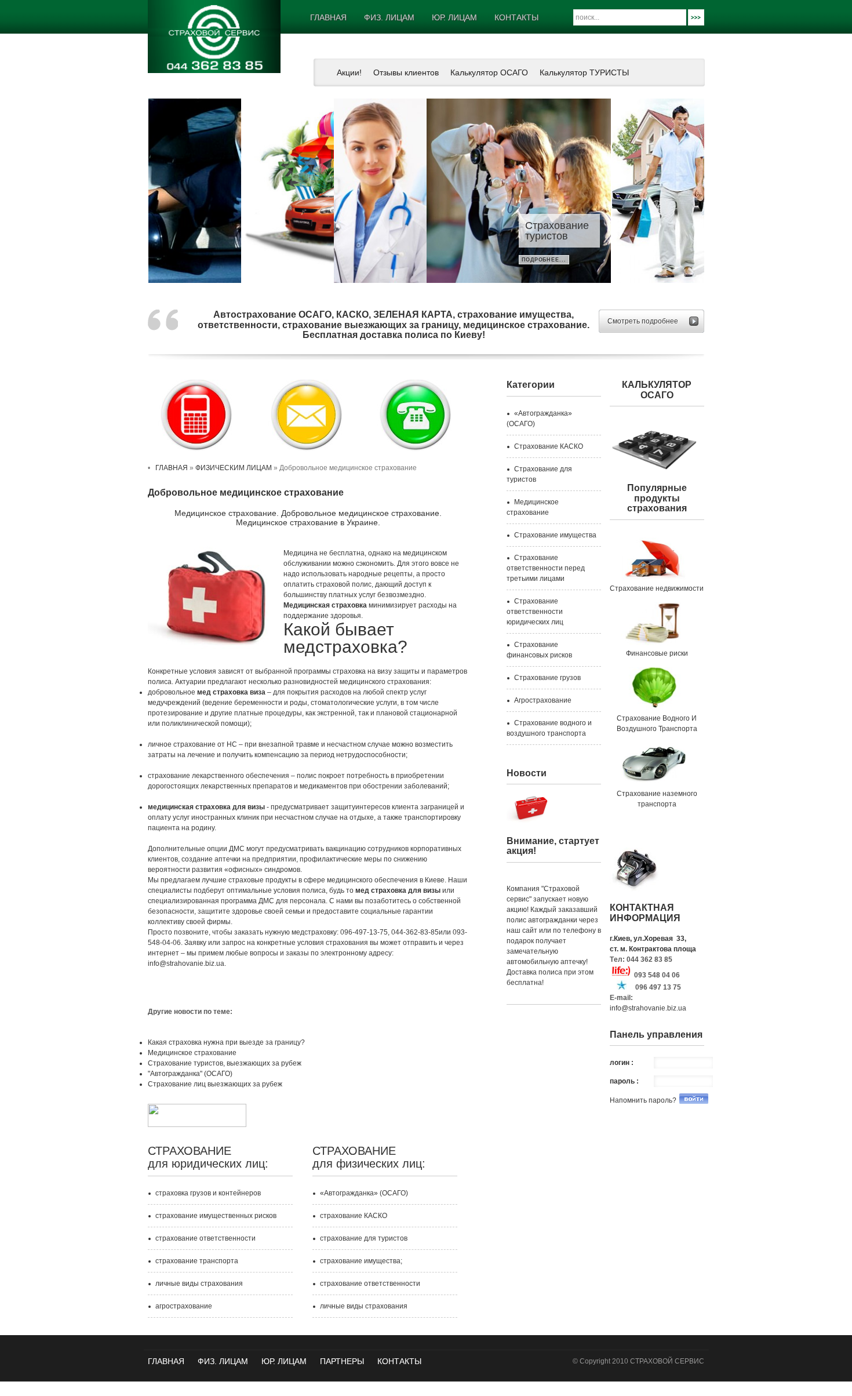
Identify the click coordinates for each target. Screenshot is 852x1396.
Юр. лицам (284, 1361)
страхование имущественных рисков (215, 1216)
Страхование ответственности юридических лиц (535, 611)
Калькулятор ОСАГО (489, 72)
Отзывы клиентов (406, 72)
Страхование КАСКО (548, 446)
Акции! (349, 72)
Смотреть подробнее (642, 321)
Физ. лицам (389, 17)
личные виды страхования (199, 1283)
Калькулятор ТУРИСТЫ (584, 72)
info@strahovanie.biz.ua (648, 1008)
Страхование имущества (555, 535)
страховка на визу (362, 671)
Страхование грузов (547, 678)
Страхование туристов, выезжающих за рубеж (224, 1063)
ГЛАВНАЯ (328, 17)
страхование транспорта (196, 1261)
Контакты (516, 17)
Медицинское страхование (192, 1053)
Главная (166, 1361)
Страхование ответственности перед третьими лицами (546, 568)
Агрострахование (542, 700)
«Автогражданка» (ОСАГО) (364, 1193)
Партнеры (342, 1361)
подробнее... (636, 260)
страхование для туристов (363, 1238)
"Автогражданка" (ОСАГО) (190, 1074)
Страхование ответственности (658, 231)
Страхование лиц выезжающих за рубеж (215, 1084)
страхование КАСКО (353, 1216)
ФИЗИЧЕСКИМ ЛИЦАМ (233, 468)
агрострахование (183, 1306)
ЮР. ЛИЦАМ (454, 17)
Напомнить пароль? (643, 1100)
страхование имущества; (361, 1261)
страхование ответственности (205, 1238)
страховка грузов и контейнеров (208, 1193)
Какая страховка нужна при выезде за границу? (226, 1042)
